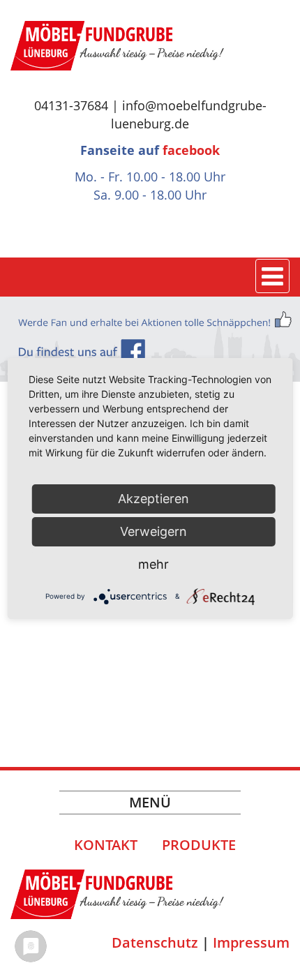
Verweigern (153, 531)
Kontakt (105, 844)
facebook (191, 150)
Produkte (199, 844)
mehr (153, 564)
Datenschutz (155, 942)
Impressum (251, 942)
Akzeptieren (153, 498)
